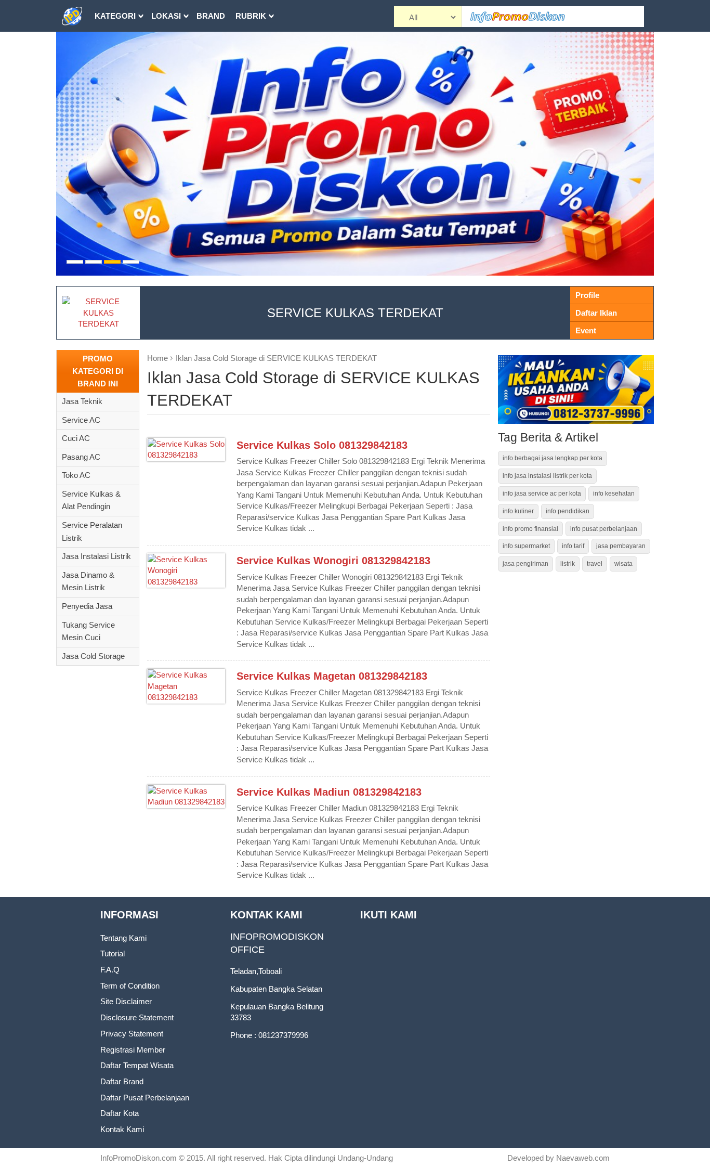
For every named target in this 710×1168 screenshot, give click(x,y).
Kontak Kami (122, 1129)
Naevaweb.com (583, 1157)
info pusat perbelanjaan (603, 529)
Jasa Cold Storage (93, 656)
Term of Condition (130, 985)
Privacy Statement (131, 1033)
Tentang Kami (123, 937)
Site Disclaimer (126, 1001)
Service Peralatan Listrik (92, 531)
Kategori (115, 15)
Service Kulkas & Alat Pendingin (91, 500)
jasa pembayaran (621, 546)
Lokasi (166, 15)
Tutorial (112, 953)
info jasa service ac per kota (542, 493)
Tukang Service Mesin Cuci (88, 631)
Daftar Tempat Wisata (137, 1065)
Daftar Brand (121, 1081)
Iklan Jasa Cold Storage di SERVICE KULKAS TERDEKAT (276, 358)
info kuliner (518, 511)
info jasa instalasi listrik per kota (547, 475)
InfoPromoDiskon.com (138, 1157)
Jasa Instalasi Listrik (96, 556)
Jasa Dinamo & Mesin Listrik (88, 581)
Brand (210, 15)
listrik (567, 563)
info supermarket (526, 546)
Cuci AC (76, 438)
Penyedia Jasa (87, 606)
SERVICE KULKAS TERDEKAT (355, 313)
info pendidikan (567, 511)
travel (594, 563)
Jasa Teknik (82, 401)
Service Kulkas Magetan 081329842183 (331, 676)
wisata (623, 563)
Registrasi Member (132, 1049)
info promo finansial (530, 529)
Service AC (81, 420)
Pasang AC (81, 456)
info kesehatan (614, 493)
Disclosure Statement (137, 1017)
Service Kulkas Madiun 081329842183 (329, 792)
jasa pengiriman (525, 563)
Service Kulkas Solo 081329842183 (321, 445)
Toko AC (76, 475)
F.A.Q (110, 969)
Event (585, 330)
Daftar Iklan (596, 312)
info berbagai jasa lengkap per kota (552, 458)
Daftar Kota (119, 1113)
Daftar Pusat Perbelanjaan (144, 1097)
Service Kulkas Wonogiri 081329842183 (333, 560)
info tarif (573, 546)
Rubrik (250, 15)
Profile (587, 295)
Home (157, 358)
